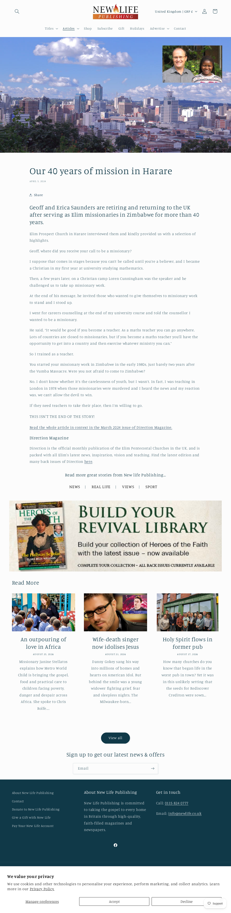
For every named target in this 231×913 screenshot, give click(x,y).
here (88, 461)
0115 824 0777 (176, 803)
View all (115, 738)
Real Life (101, 486)
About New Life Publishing (33, 793)
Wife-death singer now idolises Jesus (115, 643)
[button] (17, 11)
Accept (114, 901)
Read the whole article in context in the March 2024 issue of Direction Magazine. (101, 427)
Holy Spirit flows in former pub (188, 643)
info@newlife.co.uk (184, 813)
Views (128, 486)
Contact (18, 801)
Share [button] (38, 195)
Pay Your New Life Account (33, 826)
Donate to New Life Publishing (36, 809)
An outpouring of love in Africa (43, 643)
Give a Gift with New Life (31, 817)
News (74, 486)
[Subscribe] (153, 768)
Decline (186, 901)
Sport (151, 486)
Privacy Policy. (42, 889)
